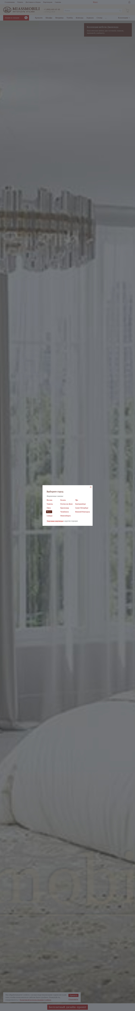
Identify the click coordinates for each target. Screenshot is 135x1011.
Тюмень (50, 504)
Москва (49, 500)
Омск (49, 508)
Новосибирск (65, 516)
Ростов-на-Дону (66, 504)
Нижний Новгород (82, 512)
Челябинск (64, 512)
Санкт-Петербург (81, 508)
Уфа (76, 500)
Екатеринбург (80, 504)
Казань (63, 500)
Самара (49, 516)
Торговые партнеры (55, 521)
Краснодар (64, 508)
